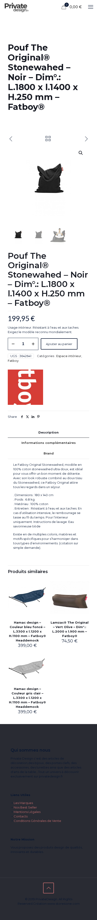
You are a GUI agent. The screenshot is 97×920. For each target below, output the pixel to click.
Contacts (21, 816)
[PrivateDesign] (17, 7)
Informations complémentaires (48, 443)
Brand (49, 453)
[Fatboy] (25, 388)
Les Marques (23, 803)
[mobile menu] (91, 7)
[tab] (48, 432)
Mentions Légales (27, 812)
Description (48, 432)
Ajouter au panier (59, 344)
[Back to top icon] (48, 888)
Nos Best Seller (25, 807)
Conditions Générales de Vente (37, 821)
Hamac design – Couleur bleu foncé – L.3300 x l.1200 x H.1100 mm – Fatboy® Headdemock (27, 631)
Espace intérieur (68, 356)
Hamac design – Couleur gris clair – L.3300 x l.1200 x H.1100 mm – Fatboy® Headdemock (27, 698)
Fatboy (13, 360)
